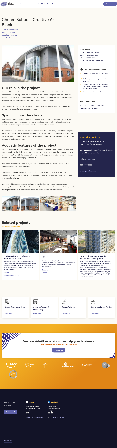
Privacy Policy (8, 440)
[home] (7, 4)
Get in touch (10, 412)
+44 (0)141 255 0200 (57, 417)
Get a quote (110, 4)
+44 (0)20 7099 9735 (35, 417)
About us (23, 4)
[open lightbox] (38, 63)
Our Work (41, 4)
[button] (32, 4)
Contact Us (58, 350)
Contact (50, 4)
